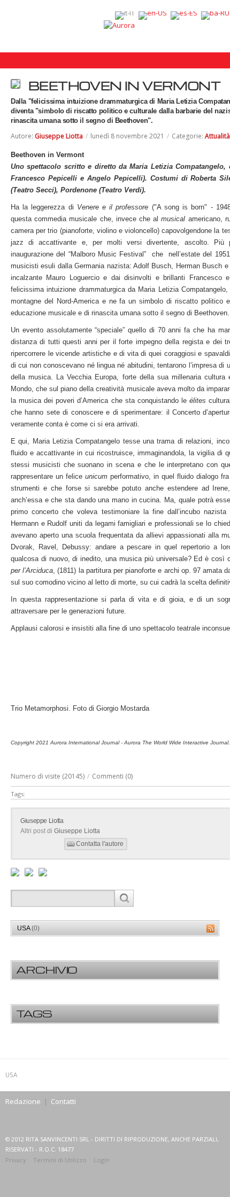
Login (102, 1160)
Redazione (23, 1101)
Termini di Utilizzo (60, 1160)
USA (28, 928)
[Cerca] (123, 898)
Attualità (217, 136)
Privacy (15, 1160)
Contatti (63, 1101)
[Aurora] (119, 24)
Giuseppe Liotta (59, 136)
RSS (210, 928)
